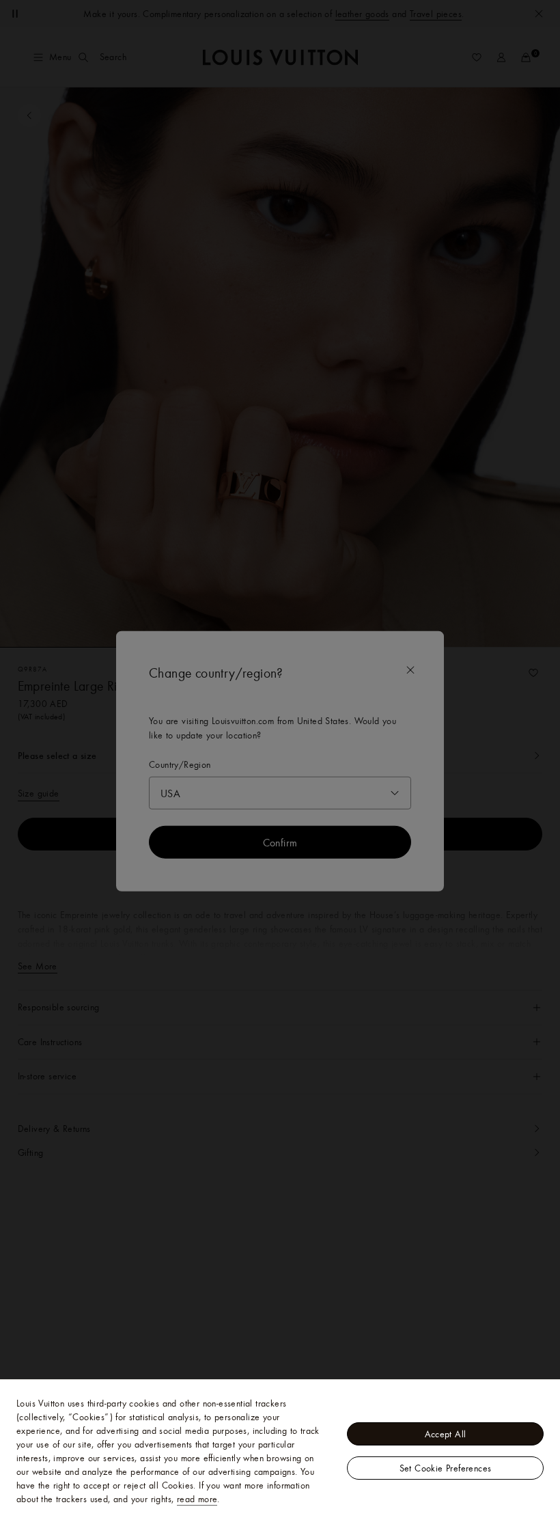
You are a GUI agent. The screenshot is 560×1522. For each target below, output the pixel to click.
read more (197, 1499)
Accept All (445, 1434)
